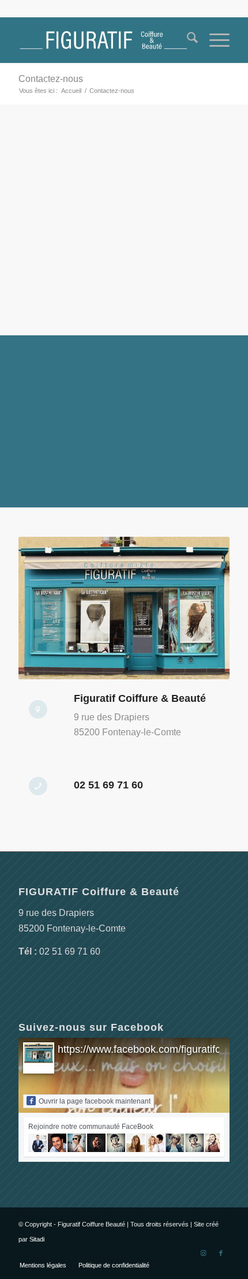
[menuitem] (186, 40)
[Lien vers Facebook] (221, 1253)
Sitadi (36, 1239)
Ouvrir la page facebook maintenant (95, 1101)
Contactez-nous (50, 79)
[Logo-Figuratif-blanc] (102, 40)
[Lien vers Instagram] (203, 1253)
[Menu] (214, 40)
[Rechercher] (186, 40)
